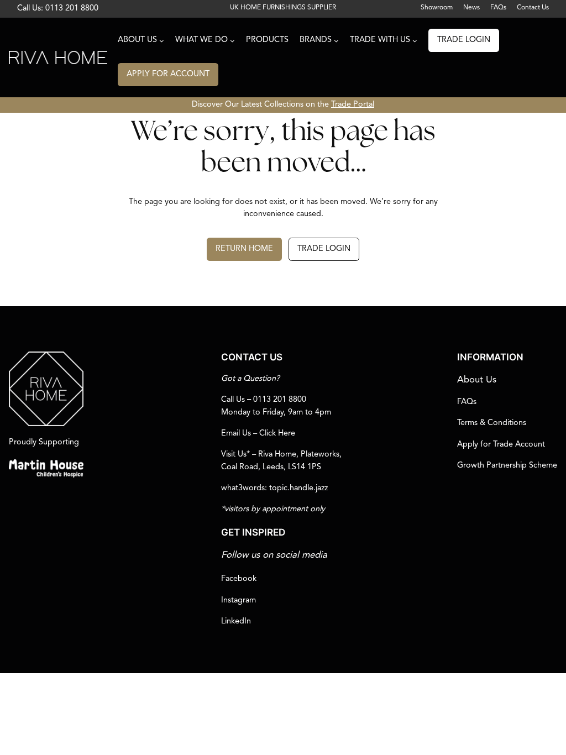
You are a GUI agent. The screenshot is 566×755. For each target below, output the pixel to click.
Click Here (277, 433)
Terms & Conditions (491, 423)
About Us (476, 380)
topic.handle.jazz (298, 488)
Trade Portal (352, 105)
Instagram (238, 600)
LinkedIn (236, 621)
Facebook (238, 579)
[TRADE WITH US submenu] (414, 40)
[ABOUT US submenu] (161, 40)
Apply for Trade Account (501, 445)
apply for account (168, 74)
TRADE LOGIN (463, 40)
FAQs (466, 402)
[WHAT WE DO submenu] (232, 40)
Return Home (244, 249)
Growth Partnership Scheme (507, 466)
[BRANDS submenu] (336, 40)
